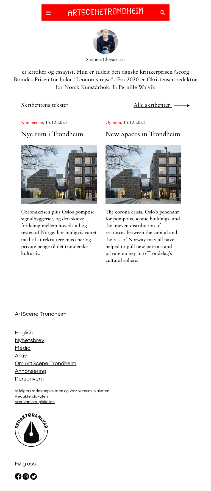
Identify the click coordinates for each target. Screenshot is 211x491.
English (24, 332)
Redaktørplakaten (31, 396)
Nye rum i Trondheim (52, 134)
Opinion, (114, 123)
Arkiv (21, 356)
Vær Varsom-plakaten (35, 402)
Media (22, 348)
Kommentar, (33, 123)
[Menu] (48, 13)
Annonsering (30, 371)
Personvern (29, 379)
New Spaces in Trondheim (143, 134)
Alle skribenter (153, 105)
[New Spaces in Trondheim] (143, 174)
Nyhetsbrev (29, 340)
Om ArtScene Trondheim (45, 363)
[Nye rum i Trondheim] (59, 174)
